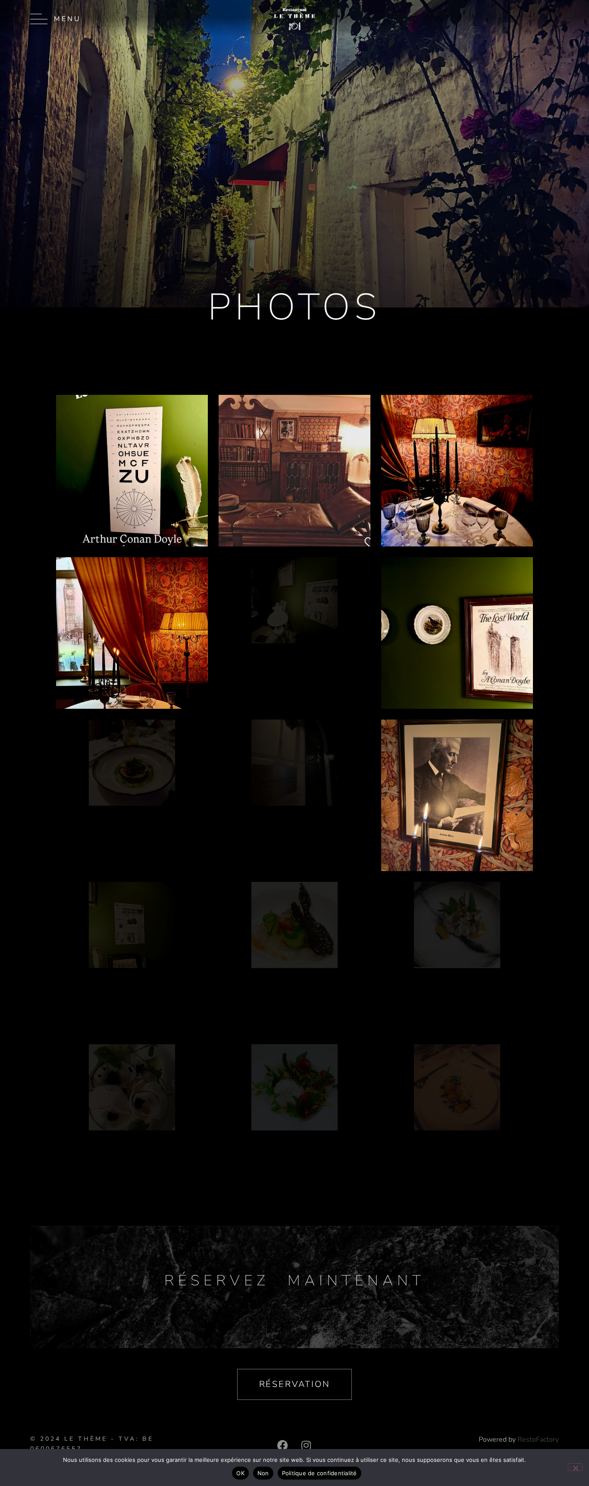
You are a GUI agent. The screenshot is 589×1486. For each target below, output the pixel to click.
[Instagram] (306, 1445)
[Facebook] (282, 1445)
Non (263, 1473)
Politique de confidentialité (319, 1473)
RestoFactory (538, 1439)
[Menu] (38, 19)
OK (240, 1473)
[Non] (575, 1467)
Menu (67, 19)
